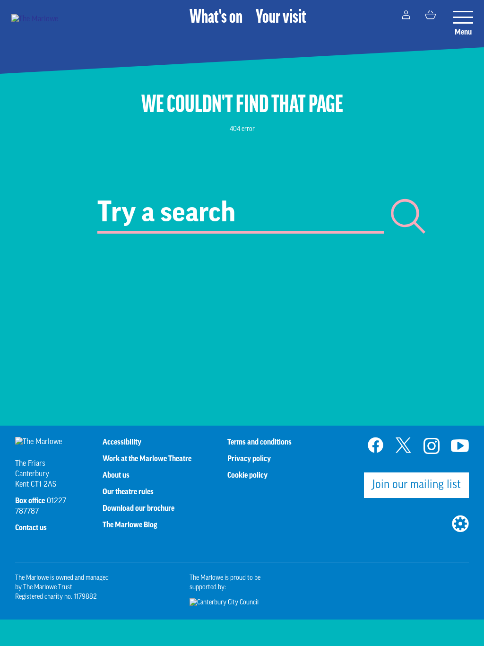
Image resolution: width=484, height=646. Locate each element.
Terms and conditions (259, 442)
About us (116, 475)
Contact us (31, 528)
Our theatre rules (128, 492)
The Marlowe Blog (130, 525)
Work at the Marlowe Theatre (147, 459)
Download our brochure (138, 508)
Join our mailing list (416, 485)
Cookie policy (247, 475)
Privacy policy (249, 459)
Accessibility (122, 442)
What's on (216, 18)
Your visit (281, 18)
